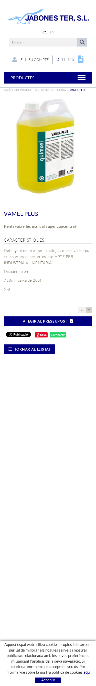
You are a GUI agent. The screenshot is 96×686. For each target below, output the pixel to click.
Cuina (61, 90)
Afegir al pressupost (45, 321)
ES (52, 32)
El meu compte (34, 60)
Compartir (57, 334)
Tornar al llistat (33, 349)
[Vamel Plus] (46, 147)
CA (44, 32)
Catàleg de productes (20, 90)
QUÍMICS (47, 90)
